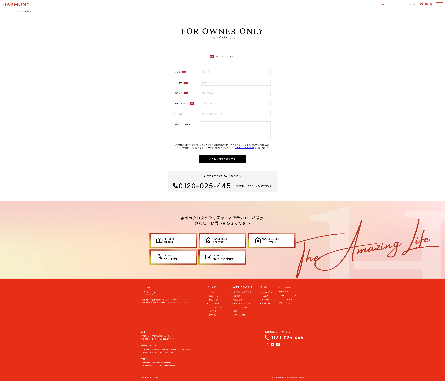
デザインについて (240, 307)
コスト (236, 311)
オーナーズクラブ (286, 299)
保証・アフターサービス (243, 303)
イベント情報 (284, 287)
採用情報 (212, 315)
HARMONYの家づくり (242, 292)
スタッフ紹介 (214, 303)
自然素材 (237, 296)
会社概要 (212, 311)
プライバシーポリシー (244, 147)
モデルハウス (267, 292)
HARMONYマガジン (287, 295)
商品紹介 (265, 296)
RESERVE (391, 4)
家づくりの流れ (240, 315)
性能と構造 (238, 300)
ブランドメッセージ (217, 292)
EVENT (381, 4)
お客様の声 (266, 303)
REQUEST (402, 4)
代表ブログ (213, 300)
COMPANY (413, 4)
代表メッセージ (215, 296)
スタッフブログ (215, 307)
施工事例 (265, 300)
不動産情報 (283, 291)
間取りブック (284, 303)
